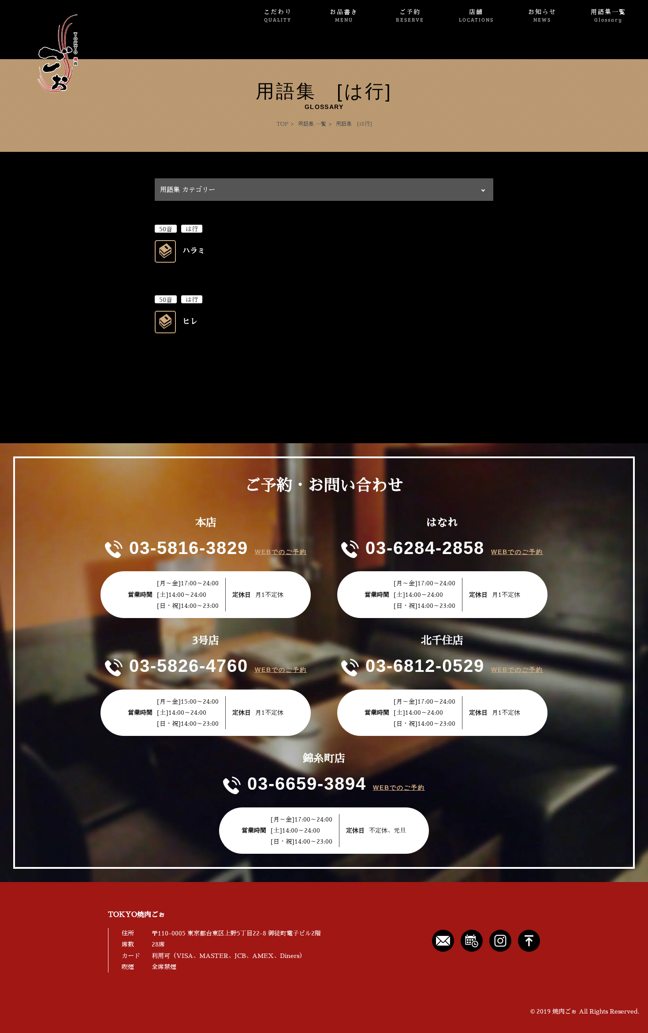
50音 (165, 229)
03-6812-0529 (424, 665)
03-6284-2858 (424, 548)
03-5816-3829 (188, 548)
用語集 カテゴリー (187, 189)
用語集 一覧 (312, 124)
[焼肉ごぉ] (42, 53)
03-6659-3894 (306, 783)
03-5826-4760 (188, 665)
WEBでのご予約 (281, 551)
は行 (192, 229)
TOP (282, 124)
